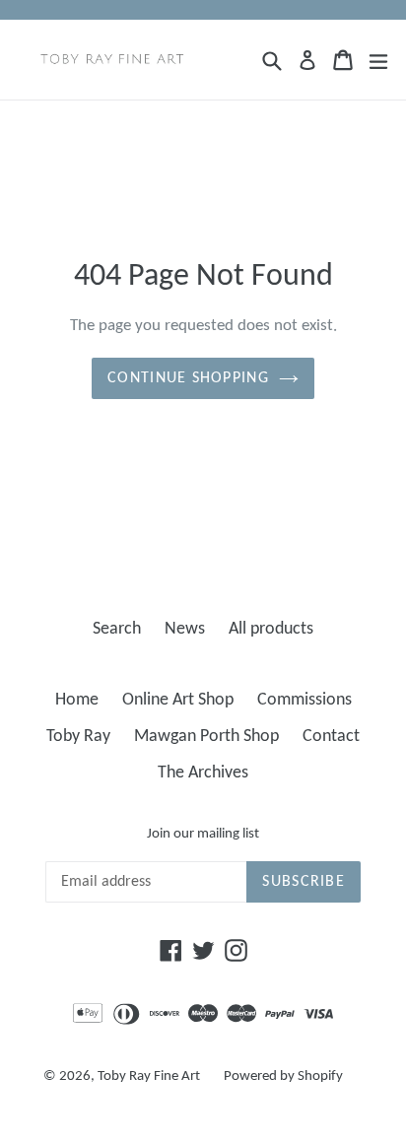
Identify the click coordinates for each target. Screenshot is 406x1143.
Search (117, 629)
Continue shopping (188, 378)
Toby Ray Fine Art (149, 1076)
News (185, 629)
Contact (331, 736)
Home (77, 700)
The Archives (203, 773)
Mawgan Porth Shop (206, 736)
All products (271, 629)
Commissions (304, 700)
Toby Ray (78, 736)
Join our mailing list (203, 834)
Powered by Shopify (283, 1076)
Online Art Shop (178, 700)
